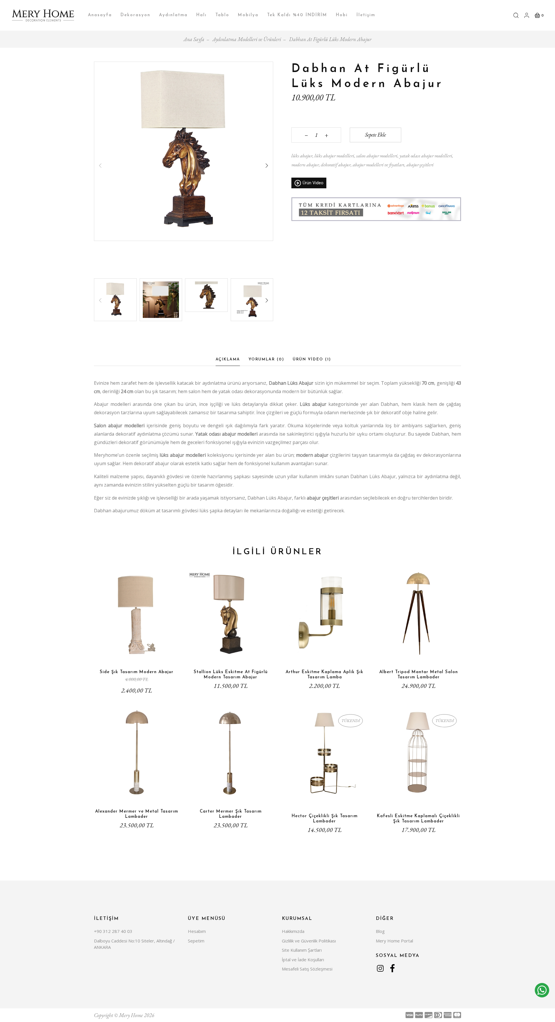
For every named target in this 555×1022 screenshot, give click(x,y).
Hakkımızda (293, 931)
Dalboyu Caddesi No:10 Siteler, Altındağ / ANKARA (134, 944)
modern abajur (305, 164)
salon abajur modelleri (376, 155)
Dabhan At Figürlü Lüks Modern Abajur (330, 39)
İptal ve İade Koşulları (303, 959)
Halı (201, 15)
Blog (380, 931)
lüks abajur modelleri (334, 155)
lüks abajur (301, 155)
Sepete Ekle (375, 134)
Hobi (342, 15)
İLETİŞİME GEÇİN (324, 800)
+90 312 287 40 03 (113, 931)
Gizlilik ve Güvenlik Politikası (309, 941)
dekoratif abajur (335, 164)
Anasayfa (100, 15)
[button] (266, 165)
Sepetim (196, 941)
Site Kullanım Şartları (302, 950)
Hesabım (197, 931)
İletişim (365, 15)
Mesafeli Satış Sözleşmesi (307, 969)
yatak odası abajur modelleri (425, 155)
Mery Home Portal (394, 941)
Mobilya (248, 15)
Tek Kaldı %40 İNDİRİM (297, 15)
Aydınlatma (173, 15)
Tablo (222, 15)
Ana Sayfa (194, 39)
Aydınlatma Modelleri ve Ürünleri (246, 39)
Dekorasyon (135, 15)
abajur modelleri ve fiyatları (378, 164)
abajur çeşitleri (420, 164)
